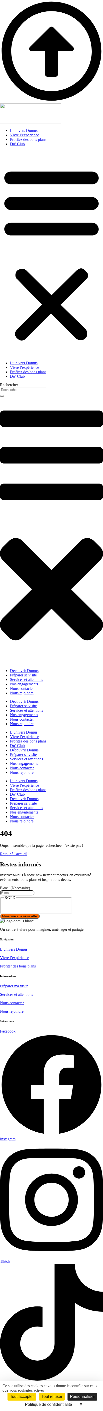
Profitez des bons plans (28, 139)
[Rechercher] (2, 396)
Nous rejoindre (12, 1011)
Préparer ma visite (14, 986)
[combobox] (23, 389)
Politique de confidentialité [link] (48, 1404)
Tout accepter (22, 1396)
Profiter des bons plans (18, 966)
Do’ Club (17, 144)
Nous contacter (12, 1003)
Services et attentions (16, 994)
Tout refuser (52, 1396)
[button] (51, 253)
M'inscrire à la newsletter (20, 916)
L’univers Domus (24, 130)
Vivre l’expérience (24, 135)
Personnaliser (82, 1396)
